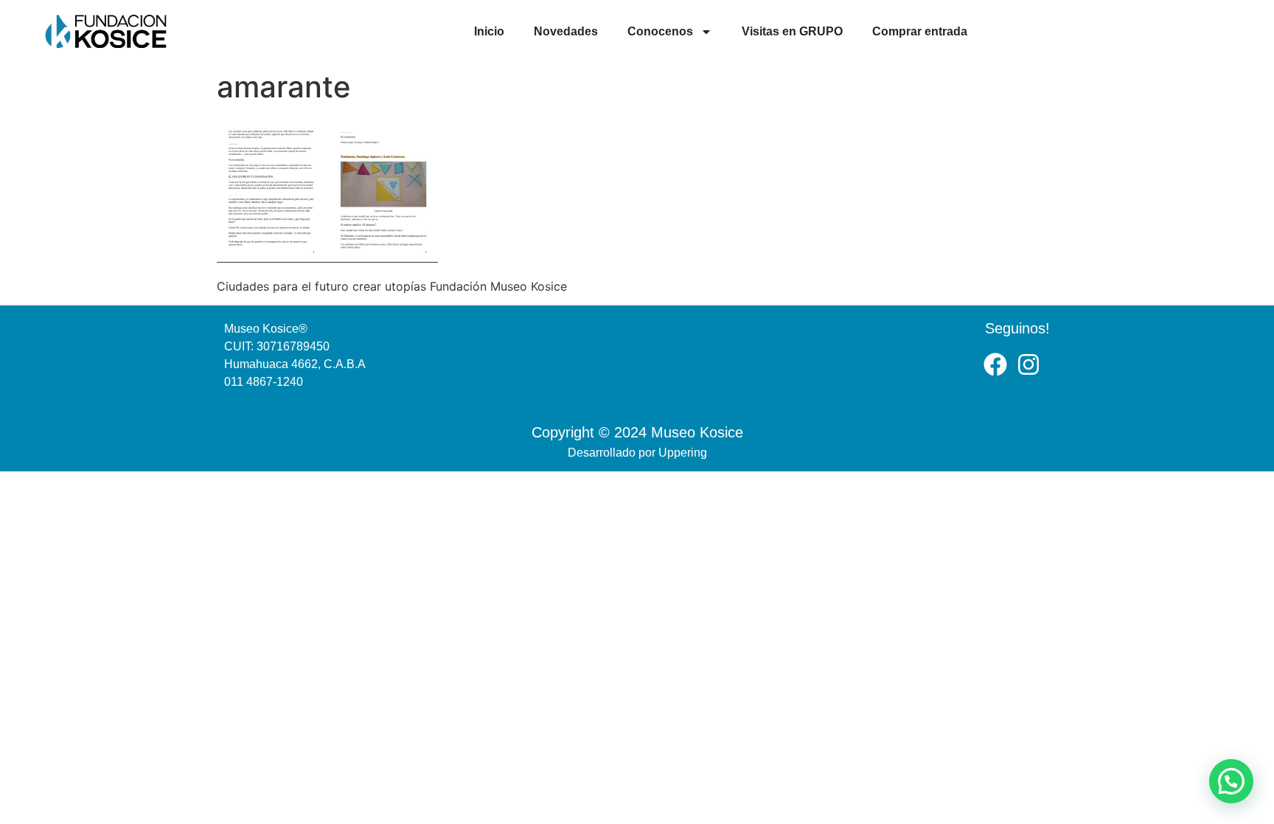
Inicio (489, 31)
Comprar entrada (919, 31)
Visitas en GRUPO (792, 31)
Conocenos (660, 31)
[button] (1231, 781)
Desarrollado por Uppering (637, 452)
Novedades (566, 31)
